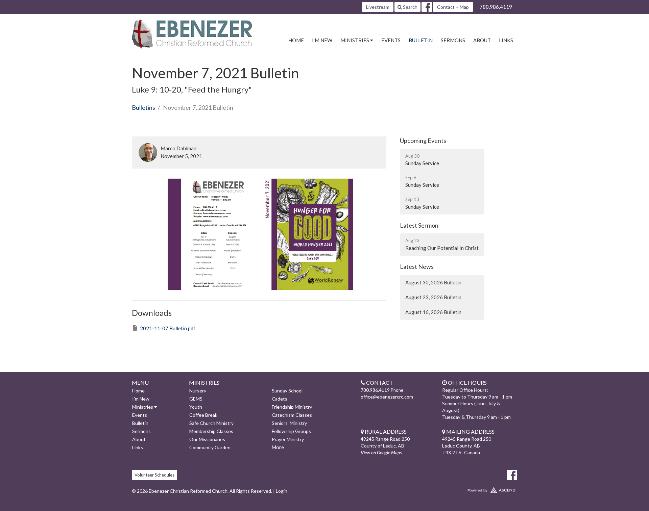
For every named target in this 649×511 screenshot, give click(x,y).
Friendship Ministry (292, 407)
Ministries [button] (355, 40)
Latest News (417, 266)
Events (391, 40)
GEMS (195, 399)
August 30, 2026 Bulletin (433, 282)
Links (506, 40)
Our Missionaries (207, 439)
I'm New (322, 40)
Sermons (453, 40)
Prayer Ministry (288, 439)
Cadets (279, 399)
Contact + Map (453, 7)
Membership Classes (211, 431)
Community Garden (210, 447)
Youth (195, 407)
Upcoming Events (423, 140)
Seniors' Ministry (289, 423)
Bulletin (421, 40)
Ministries (143, 407)
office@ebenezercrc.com (387, 397)
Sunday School (287, 390)
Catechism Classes (292, 415)
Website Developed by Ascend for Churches (471, 488)
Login (281, 491)
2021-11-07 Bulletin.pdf (167, 328)
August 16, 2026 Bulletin (433, 312)
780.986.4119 (496, 7)
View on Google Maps (381, 452)
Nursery (197, 390)
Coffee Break (203, 415)
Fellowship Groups (291, 431)
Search (409, 7)
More (277, 447)
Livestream (377, 7)
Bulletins (143, 107)
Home (296, 40)
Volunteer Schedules (154, 475)
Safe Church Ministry (211, 423)
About (482, 40)
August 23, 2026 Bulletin (433, 297)
